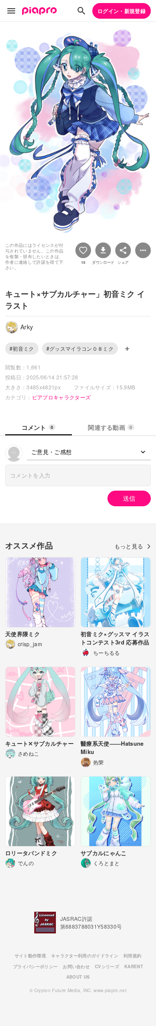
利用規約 (132, 956)
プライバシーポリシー (35, 966)
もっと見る (128, 546)
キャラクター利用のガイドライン (84, 956)
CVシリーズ (107, 966)
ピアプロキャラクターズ (61, 397)
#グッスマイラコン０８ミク (80, 348)
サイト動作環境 (30, 956)
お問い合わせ (76, 966)
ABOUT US (78, 977)
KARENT (133, 966)
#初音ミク (22, 348)
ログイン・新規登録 (122, 11)
